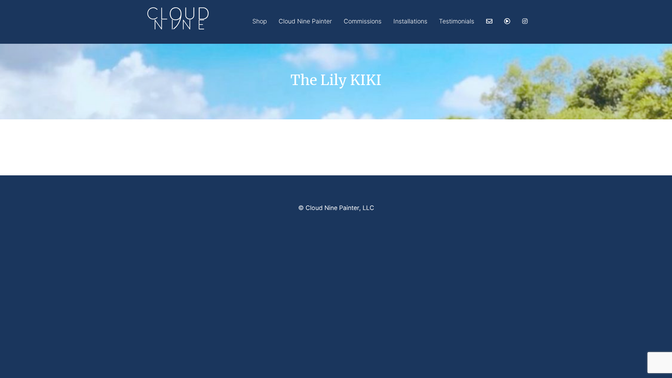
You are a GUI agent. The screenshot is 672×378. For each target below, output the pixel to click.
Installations (410, 21)
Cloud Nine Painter (305, 21)
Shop (259, 21)
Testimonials (456, 21)
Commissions (363, 21)
